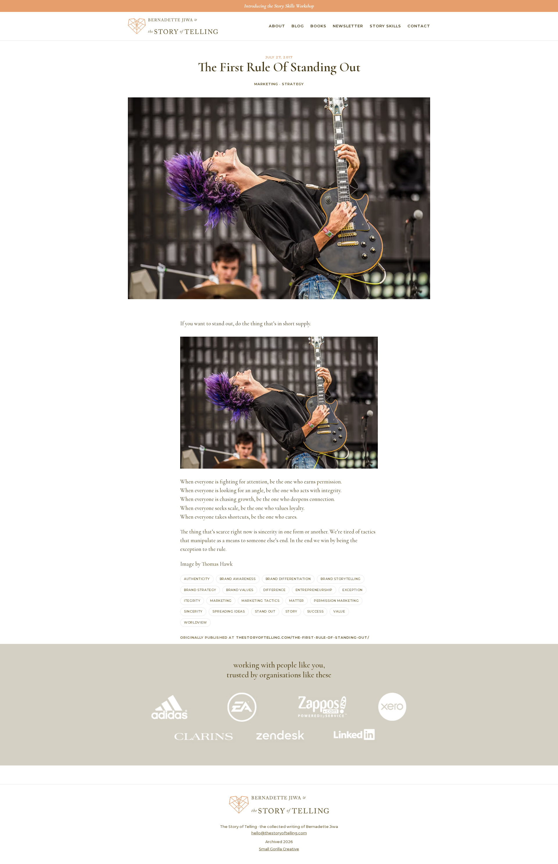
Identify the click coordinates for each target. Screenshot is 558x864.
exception (352, 590)
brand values (239, 590)
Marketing (266, 84)
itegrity (192, 601)
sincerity (193, 611)
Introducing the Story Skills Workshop (279, 6)
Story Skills (385, 26)
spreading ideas (228, 611)
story (291, 611)
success (315, 611)
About (277, 26)
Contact (418, 26)
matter (296, 601)
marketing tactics (260, 601)
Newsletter (348, 26)
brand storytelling (341, 579)
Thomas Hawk (217, 564)
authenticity (197, 579)
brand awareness (238, 579)
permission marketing (336, 601)
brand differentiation (288, 579)
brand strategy (200, 590)
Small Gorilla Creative (279, 849)
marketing (221, 601)
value (339, 611)
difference (274, 590)
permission (329, 482)
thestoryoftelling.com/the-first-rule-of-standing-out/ (302, 637)
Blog (297, 26)
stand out (265, 611)
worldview (195, 622)
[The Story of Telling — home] (173, 26)
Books (318, 26)
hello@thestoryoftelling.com (279, 833)
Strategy (293, 84)
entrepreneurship (314, 590)
